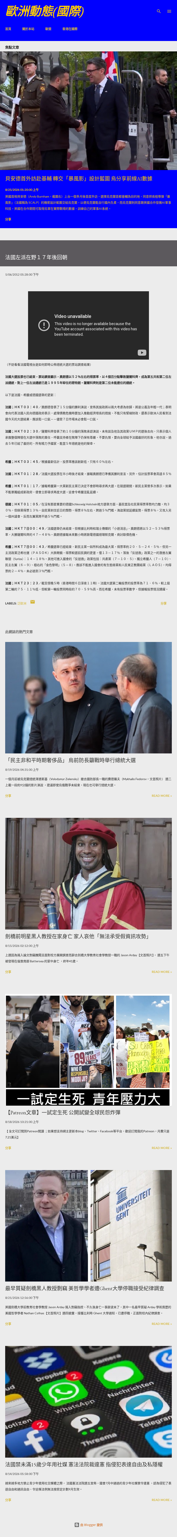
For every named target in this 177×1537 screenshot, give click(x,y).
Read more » (162, 795)
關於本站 (28, 29)
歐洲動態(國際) (44, 11)
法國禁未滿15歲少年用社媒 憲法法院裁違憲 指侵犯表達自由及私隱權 (84, 1464)
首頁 (8, 29)
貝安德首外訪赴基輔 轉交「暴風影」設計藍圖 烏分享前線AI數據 (78, 178)
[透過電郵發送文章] (32, 603)
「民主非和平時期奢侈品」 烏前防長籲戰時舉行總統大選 (70, 760)
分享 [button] (8, 219)
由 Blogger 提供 (91, 1525)
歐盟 (48, 29)
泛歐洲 (21, 603)
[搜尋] (158, 7)
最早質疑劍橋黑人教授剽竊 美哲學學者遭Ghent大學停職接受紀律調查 (84, 1288)
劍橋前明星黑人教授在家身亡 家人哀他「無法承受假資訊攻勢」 (78, 936)
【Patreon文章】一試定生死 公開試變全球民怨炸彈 (62, 1112)
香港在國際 (69, 29)
